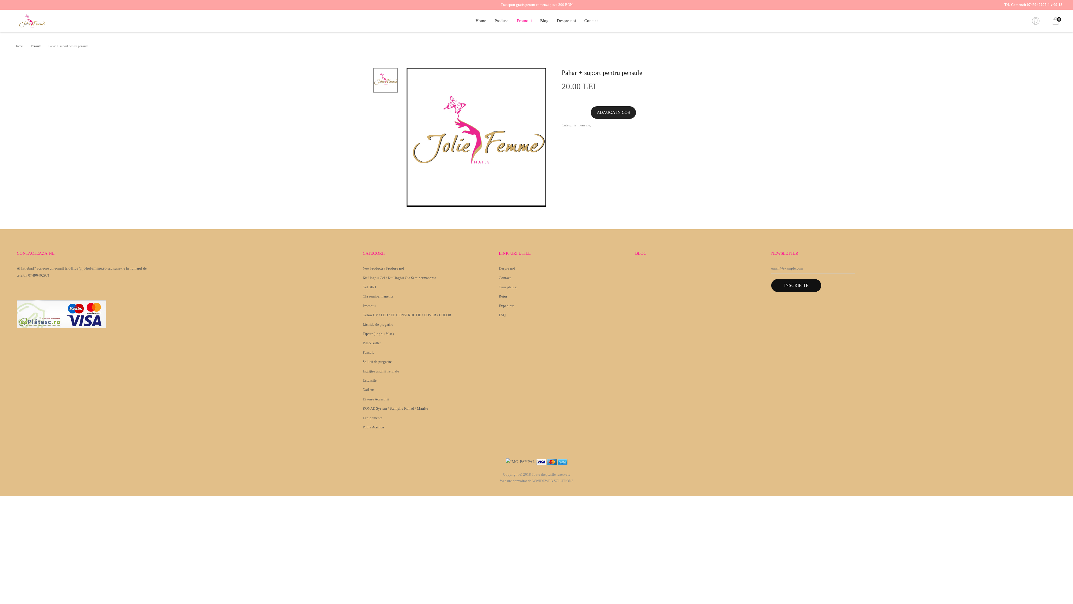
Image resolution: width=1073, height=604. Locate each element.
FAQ (502, 315)
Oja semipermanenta (378, 296)
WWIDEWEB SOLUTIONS (552, 481)
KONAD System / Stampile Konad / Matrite (395, 408)
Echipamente (373, 418)
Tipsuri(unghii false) (378, 334)
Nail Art (368, 390)
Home (481, 20)
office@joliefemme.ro (87, 268)
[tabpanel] (477, 137)
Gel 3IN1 (369, 287)
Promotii (524, 20)
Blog (544, 20)
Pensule (36, 46)
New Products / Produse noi (383, 268)
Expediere (506, 306)
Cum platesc (508, 287)
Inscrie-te (796, 285)
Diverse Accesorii (376, 399)
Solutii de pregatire (377, 362)
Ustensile (370, 380)
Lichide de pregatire (378, 324)
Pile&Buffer (372, 343)
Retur (503, 296)
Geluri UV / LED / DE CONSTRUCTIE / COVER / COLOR (407, 315)
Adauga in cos (613, 112)
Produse (502, 20)
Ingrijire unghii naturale (381, 371)
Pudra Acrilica (373, 427)
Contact (591, 20)
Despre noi (566, 20)
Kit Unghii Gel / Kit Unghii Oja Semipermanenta (399, 278)
